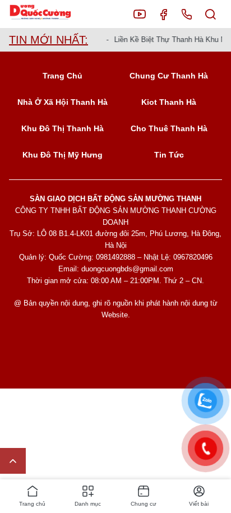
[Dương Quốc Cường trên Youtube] (139, 14)
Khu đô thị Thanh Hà (62, 128)
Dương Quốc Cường (49, 14)
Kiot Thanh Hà (168, 102)
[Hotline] (186, 14)
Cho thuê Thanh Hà (169, 128)
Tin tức (169, 154)
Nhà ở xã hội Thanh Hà (62, 102)
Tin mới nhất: (48, 40)
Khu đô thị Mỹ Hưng (62, 154)
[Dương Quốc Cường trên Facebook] (163, 14)
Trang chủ (62, 75)
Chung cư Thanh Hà (169, 75)
